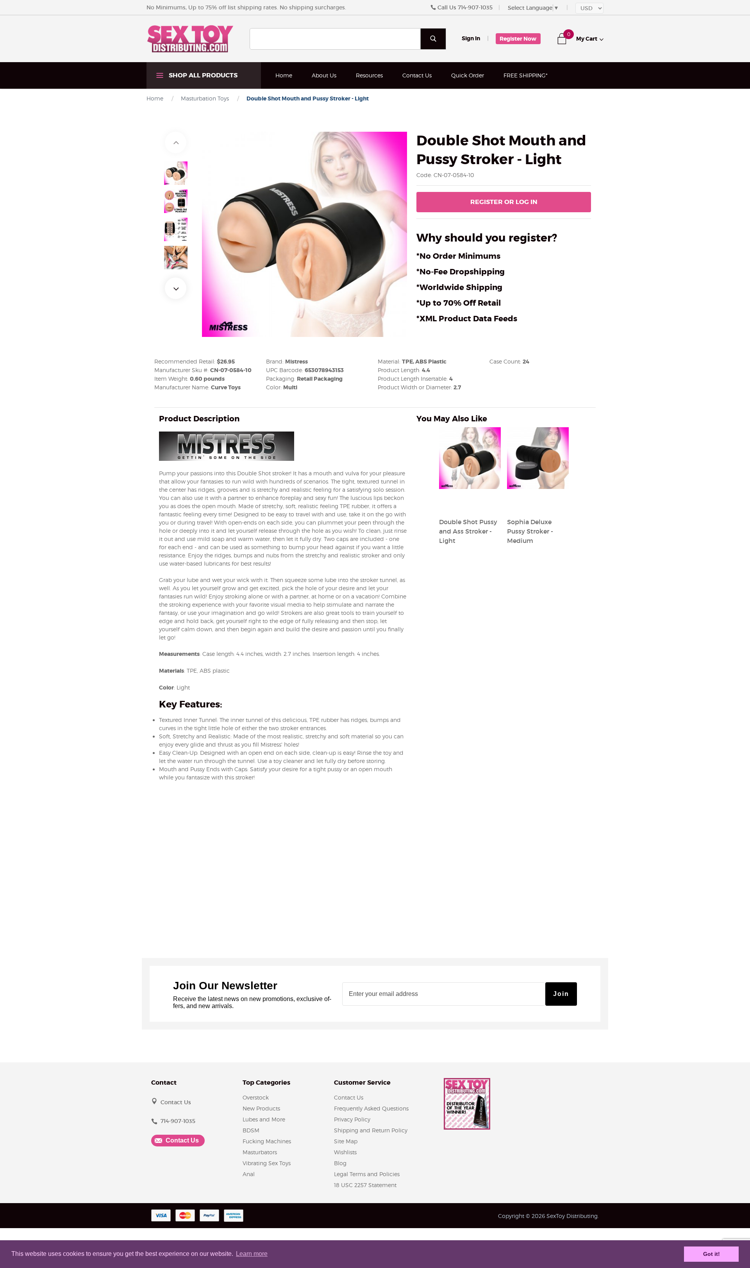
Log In (504, 202)
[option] (175, 173)
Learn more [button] (252, 1253)
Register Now (518, 38)
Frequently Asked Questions (371, 1108)
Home (283, 75)
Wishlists (345, 1152)
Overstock (256, 1097)
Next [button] (175, 288)
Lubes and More (264, 1119)
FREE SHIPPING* (526, 75)
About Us (324, 75)
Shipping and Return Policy (370, 1130)
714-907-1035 (475, 7)
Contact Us (417, 75)
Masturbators (260, 1152)
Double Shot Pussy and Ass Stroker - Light (468, 531)
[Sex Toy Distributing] (190, 38)
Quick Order (467, 75)
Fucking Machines (267, 1141)
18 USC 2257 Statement (365, 1185)
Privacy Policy (352, 1119)
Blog (340, 1163)
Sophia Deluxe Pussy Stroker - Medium (530, 531)
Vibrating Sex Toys (267, 1163)
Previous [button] (175, 142)
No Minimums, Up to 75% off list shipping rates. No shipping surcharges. (246, 7)
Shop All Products (202, 75)
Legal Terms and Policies (367, 1174)
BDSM (251, 1130)
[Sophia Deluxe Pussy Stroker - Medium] (538, 503)
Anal (249, 1174)
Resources (369, 75)
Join (561, 993)
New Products (261, 1108)
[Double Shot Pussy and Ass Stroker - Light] (470, 503)
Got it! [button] (711, 1254)
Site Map (345, 1141)
